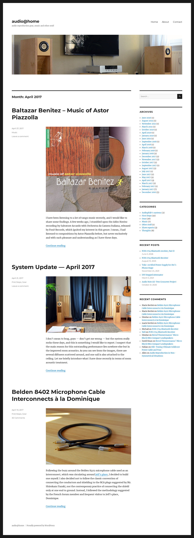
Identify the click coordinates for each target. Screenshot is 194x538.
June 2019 (146, 138)
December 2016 (149, 192)
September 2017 (149, 165)
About (165, 22)
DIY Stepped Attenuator (152, 275)
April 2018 (146, 144)
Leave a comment (20, 136)
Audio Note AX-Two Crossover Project (159, 282)
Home (154, 22)
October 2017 (148, 162)
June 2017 (146, 174)
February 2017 (148, 186)
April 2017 (146, 180)
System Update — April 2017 (53, 266)
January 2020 (148, 135)
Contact (177, 22)
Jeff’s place (101, 474)
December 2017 (149, 156)
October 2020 (148, 130)
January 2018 (148, 153)
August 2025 (147, 121)
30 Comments (18, 418)
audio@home (25, 21)
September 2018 (149, 141)
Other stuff (147, 224)
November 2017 (149, 159)
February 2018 (148, 150)
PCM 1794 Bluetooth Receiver (155, 258)
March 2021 (147, 127)
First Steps (16, 282)
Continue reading (55, 245)
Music (14, 132)
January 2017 (148, 189)
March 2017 (147, 183)
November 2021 (149, 124)
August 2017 (147, 168)
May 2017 (146, 177)
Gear (24, 282)
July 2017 (146, 171)
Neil (143, 332)
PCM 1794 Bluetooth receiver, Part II (158, 251)
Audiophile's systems (151, 213)
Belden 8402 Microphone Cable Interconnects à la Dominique (58, 395)
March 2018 (147, 147)
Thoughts (146, 230)
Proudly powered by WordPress (41, 525)
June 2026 (146, 118)
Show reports (148, 227)
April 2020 (146, 133)
